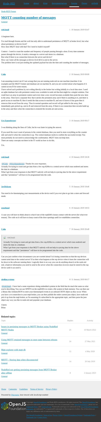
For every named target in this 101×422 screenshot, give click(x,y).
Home (3, 389)
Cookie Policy (42, 417)
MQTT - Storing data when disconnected (19, 359)
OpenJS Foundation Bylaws (73, 415)
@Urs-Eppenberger (16, 164)
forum (74, 3)
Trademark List (46, 407)
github (94, 3)
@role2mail (6, 286)
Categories (13, 389)
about (36, 3)
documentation (59, 3)
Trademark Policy (32, 407)
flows (84, 3)
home (26, 3)
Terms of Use (47, 415)
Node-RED (9, 3)
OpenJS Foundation (40, 402)
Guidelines (23, 389)
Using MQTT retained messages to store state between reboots (29, 339)
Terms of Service (36, 389)
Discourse (15, 395)
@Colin (5, 164)
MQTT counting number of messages (28, 17)
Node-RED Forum (8, 11)
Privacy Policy (51, 389)
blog (45, 3)
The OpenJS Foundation (34, 415)
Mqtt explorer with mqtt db (13, 349)
